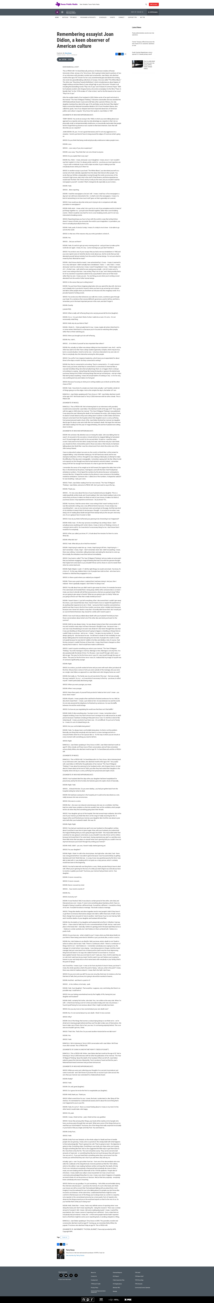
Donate (154, 4)
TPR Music (73, 17)
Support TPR (132, 17)
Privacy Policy (94, 1287)
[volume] (62, 12)
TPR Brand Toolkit (95, 1284)
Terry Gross (68, 53)
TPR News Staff (139, 1276)
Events (112, 17)
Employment (94, 1280)
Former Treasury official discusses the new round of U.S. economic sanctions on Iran (143, 43)
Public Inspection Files (118, 1280)
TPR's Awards (138, 1284)
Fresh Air (64, 1237)
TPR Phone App (139, 1280)
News (57, 17)
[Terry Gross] (60, 1254)
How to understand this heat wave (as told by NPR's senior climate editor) (149, 64)
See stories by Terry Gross (75, 1255)
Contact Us (94, 1276)
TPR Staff (137, 1272)
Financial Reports (117, 1272)
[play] (57, 12)
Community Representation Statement (98, 1291)
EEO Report (116, 1276)
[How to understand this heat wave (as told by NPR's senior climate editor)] (137, 64)
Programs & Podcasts (88, 17)
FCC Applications (117, 1284)
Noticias (65, 17)
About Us (93, 1272)
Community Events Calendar (142, 1287)
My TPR (142, 17)
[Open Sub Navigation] (60, 17)
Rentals (115, 1291)
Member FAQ (116, 1287)
